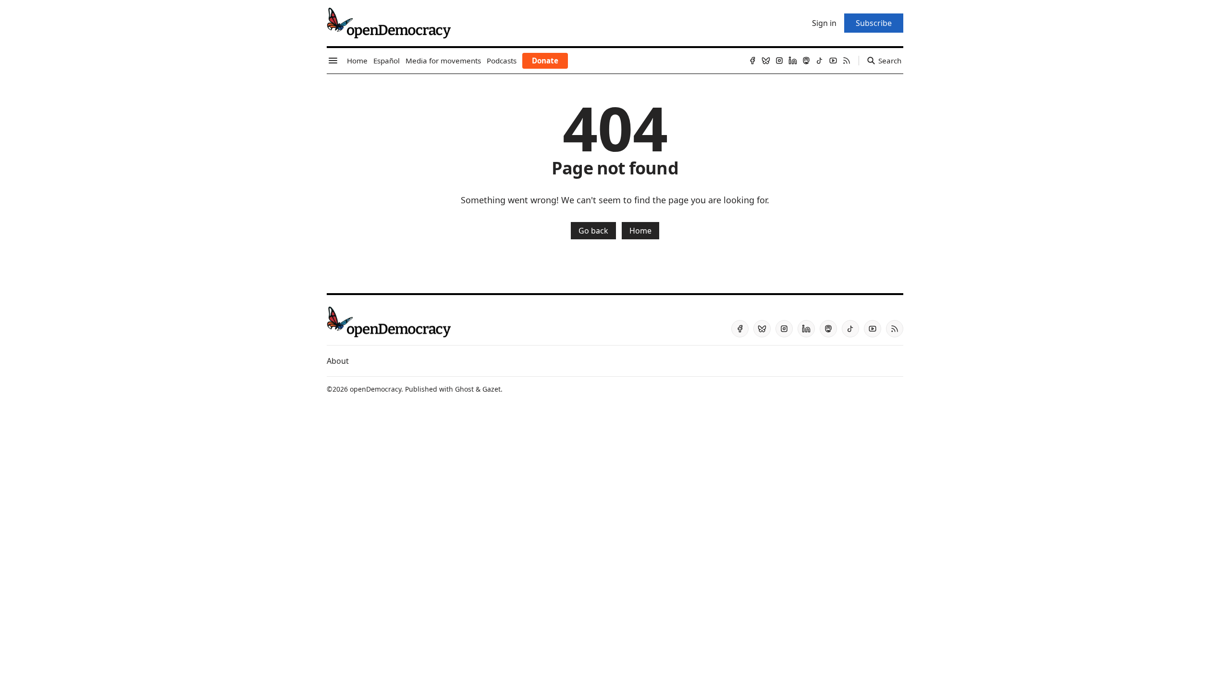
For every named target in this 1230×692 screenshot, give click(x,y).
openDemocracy (375, 389)
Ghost (464, 389)
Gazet (491, 389)
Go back (593, 230)
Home (640, 230)
